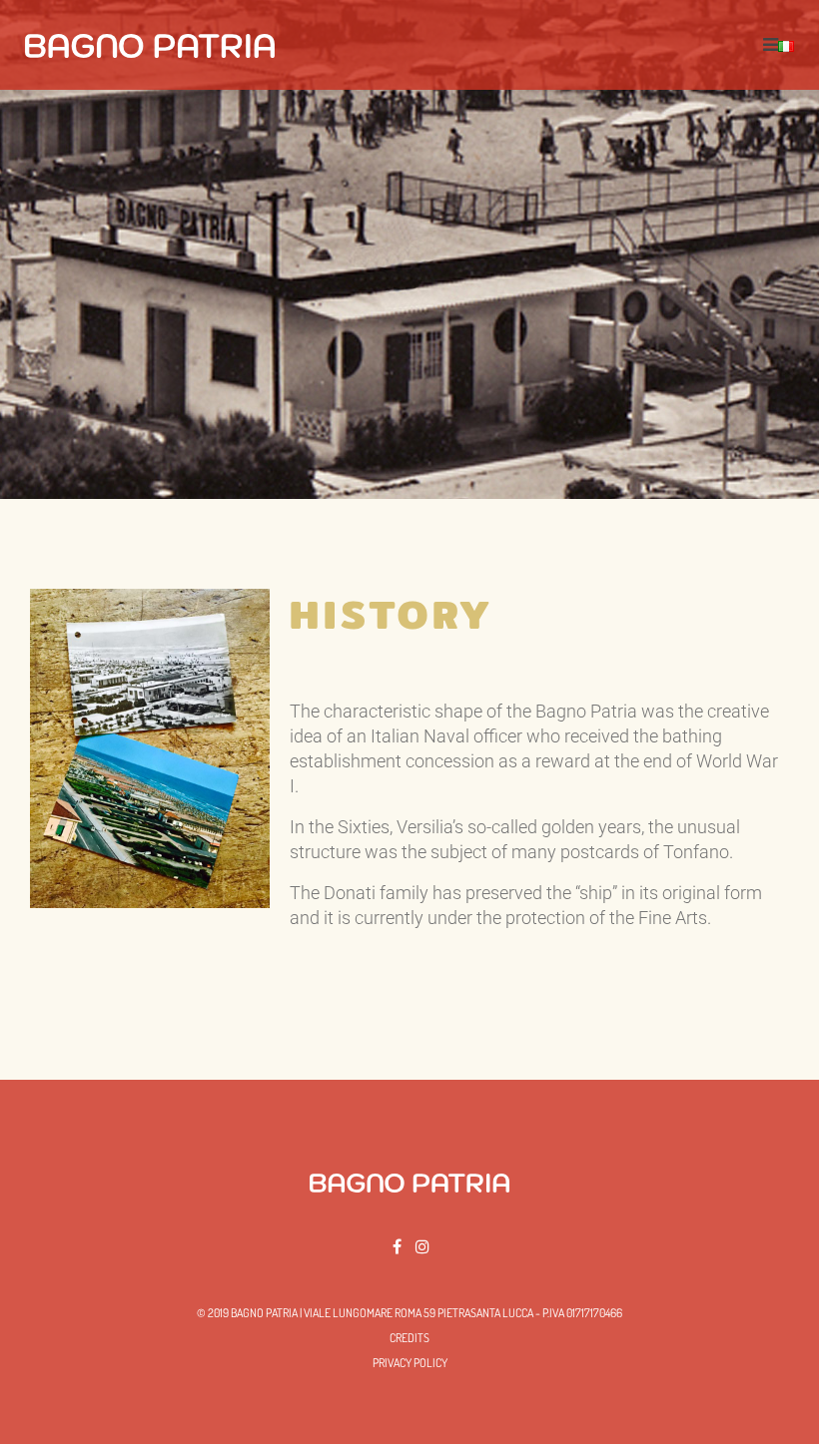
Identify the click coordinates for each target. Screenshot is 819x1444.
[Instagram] (422, 1246)
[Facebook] (397, 1246)
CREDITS (409, 1337)
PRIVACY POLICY (410, 1362)
